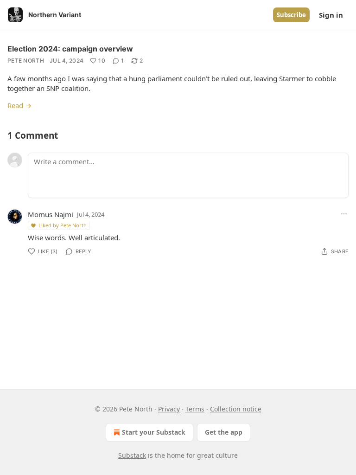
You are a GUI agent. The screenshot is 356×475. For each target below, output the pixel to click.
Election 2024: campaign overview (70, 48)
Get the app (223, 432)
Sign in (331, 14)
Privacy (169, 408)
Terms (194, 408)
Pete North (25, 60)
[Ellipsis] (344, 213)
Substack (132, 455)
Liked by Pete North (62, 225)
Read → (19, 105)
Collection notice (235, 408)
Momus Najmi (50, 214)
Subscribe (291, 15)
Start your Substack (153, 432)
